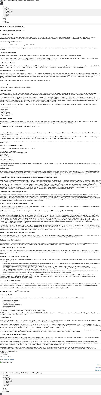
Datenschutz (98, 370)
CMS (7, 14)
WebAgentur (6, 7)
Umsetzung (9, 12)
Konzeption (9, 10)
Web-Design (9, 11)
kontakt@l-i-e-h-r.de (9, 359)
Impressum (6, 22)
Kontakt (5, 21)
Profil (4, 19)
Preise (4, 18)
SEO (7, 15)
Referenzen (6, 17)
